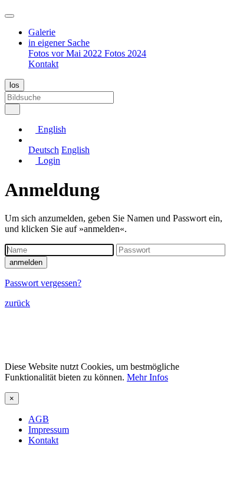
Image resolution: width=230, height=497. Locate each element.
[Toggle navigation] (9, 16)
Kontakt (43, 64)
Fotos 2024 (125, 53)
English (75, 150)
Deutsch (43, 150)
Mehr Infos (147, 377)
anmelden (25, 262)
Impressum (48, 430)
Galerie (41, 32)
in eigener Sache (59, 43)
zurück (17, 303)
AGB (38, 419)
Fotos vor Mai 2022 (66, 53)
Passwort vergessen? (43, 283)
